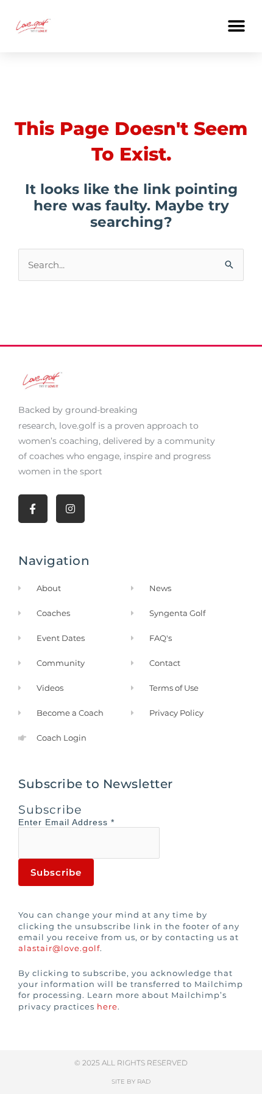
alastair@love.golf (59, 948)
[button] (236, 26)
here (107, 1006)
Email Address (80, 822)
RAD (143, 1081)
